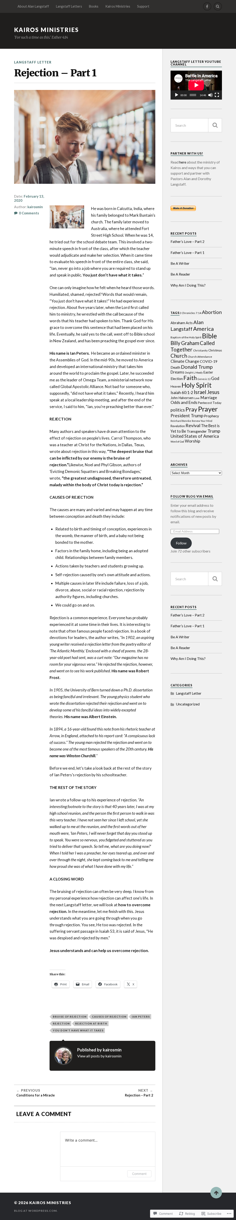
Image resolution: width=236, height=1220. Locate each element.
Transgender (197, 431)
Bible (209, 336)
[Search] (218, 6)
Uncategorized (188, 704)
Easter (208, 372)
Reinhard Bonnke (181, 420)
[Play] (176, 95)
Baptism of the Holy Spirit (186, 337)
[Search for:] (196, 125)
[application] (196, 85)
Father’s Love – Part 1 (187, 252)
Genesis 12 (204, 378)
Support (143, 6)
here (182, 162)
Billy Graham (185, 343)
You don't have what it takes (78, 1030)
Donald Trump (197, 367)
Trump (213, 431)
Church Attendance (200, 356)
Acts (189, 323)
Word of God (177, 441)
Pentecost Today (209, 403)
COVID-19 (208, 361)
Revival (193, 425)
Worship (192, 441)
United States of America (195, 436)
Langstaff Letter (32, 62)
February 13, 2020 (29, 198)
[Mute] (210, 95)
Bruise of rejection (70, 1016)
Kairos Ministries (117, 6)
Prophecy (211, 416)
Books (93, 6)
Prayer (208, 409)
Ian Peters (141, 1016)
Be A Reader (180, 274)
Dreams (177, 372)
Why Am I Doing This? (188, 285)
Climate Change (185, 361)
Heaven (176, 386)
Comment (139, 1174)
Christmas (215, 350)
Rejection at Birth (91, 1023)
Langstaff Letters (69, 6)
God (215, 378)
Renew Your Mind (202, 420)
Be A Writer (180, 263)
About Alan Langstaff (33, 6)
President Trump (187, 415)
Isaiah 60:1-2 (182, 392)
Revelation (178, 426)
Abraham (178, 323)
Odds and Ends (184, 402)
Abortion (212, 312)
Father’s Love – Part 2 (187, 241)
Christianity (200, 350)
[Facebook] (207, 6)
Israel (200, 392)
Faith (190, 377)
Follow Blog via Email (192, 496)
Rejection (61, 1023)
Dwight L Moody (194, 372)
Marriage (208, 397)
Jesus (213, 392)
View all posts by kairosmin (99, 1056)
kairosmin (35, 207)
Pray (191, 409)
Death (175, 367)
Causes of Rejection (109, 1016)
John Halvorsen (182, 398)
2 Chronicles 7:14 (190, 313)
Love (197, 398)
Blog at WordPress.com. (36, 1210)
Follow (181, 543)
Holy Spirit (197, 385)
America (203, 328)
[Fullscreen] (217, 95)
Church (179, 356)
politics (178, 409)
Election (177, 379)
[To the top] (216, 1192)
